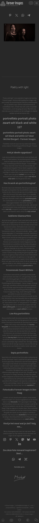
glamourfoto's (28, 265)
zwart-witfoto (29, 419)
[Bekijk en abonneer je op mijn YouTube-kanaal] (34, 441)
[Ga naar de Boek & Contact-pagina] (36, 522)
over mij (8, 209)
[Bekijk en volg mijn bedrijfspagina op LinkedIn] (20, 446)
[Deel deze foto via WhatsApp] (23, 17)
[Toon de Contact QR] (26, 461)
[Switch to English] (31, 3)
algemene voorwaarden (22, 507)
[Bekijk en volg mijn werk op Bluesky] (28, 441)
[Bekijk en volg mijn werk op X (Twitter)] (17, 441)
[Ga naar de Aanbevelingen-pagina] (20, 522)
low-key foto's (12, 337)
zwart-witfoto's (22, 309)
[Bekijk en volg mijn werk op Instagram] (5, 441)
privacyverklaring (10, 507)
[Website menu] (36, 3)
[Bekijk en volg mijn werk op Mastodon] (22, 441)
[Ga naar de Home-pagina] (3, 522)
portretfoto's (27, 201)
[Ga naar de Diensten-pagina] (28, 522)
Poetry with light (19, 87)
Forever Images (10, 505)
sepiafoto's (30, 385)
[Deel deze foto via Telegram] (29, 17)
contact (21, 174)
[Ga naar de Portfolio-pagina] (11, 522)
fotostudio (14, 402)
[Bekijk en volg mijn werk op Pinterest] (11, 441)
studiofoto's (23, 415)
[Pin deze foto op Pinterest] (10, 17)
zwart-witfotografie (9, 307)
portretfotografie (30, 198)
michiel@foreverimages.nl (22, 505)
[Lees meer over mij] (19, 481)
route (32, 505)
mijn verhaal (31, 211)
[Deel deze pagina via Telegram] (20, 461)
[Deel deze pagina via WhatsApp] (13, 461)
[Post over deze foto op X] (16, 17)
